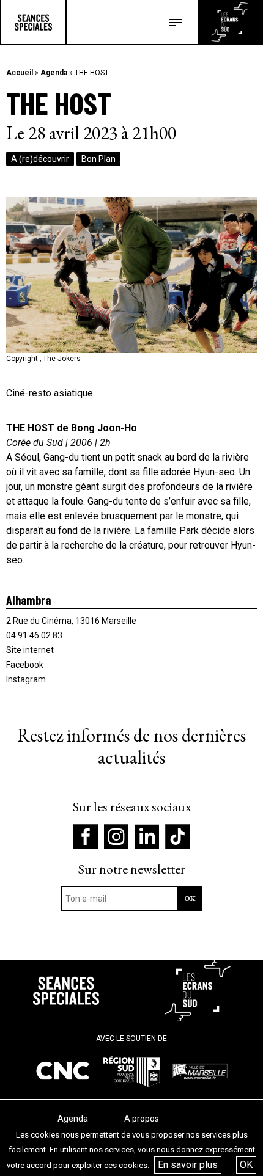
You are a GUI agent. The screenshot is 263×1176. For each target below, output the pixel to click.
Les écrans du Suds (230, 22)
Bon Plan (98, 159)
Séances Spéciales (33, 22)
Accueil (19, 72)
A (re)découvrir (40, 159)
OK (246, 1165)
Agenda (53, 72)
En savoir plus (188, 1165)
